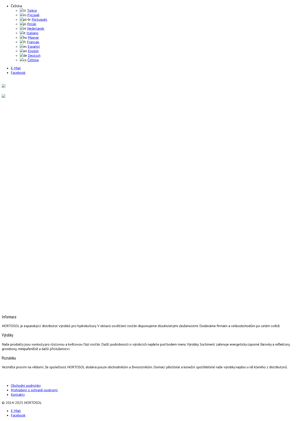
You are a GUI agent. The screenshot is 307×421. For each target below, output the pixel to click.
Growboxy (27, 154)
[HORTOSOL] (12, 86)
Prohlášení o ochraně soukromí (34, 390)
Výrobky (16, 132)
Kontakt (16, 204)
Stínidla (25, 172)
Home (14, 112)
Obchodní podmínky (26, 385)
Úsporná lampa (31, 149)
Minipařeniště (30, 163)
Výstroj (25, 145)
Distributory (18, 184)
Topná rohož (29, 158)
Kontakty (18, 394)
